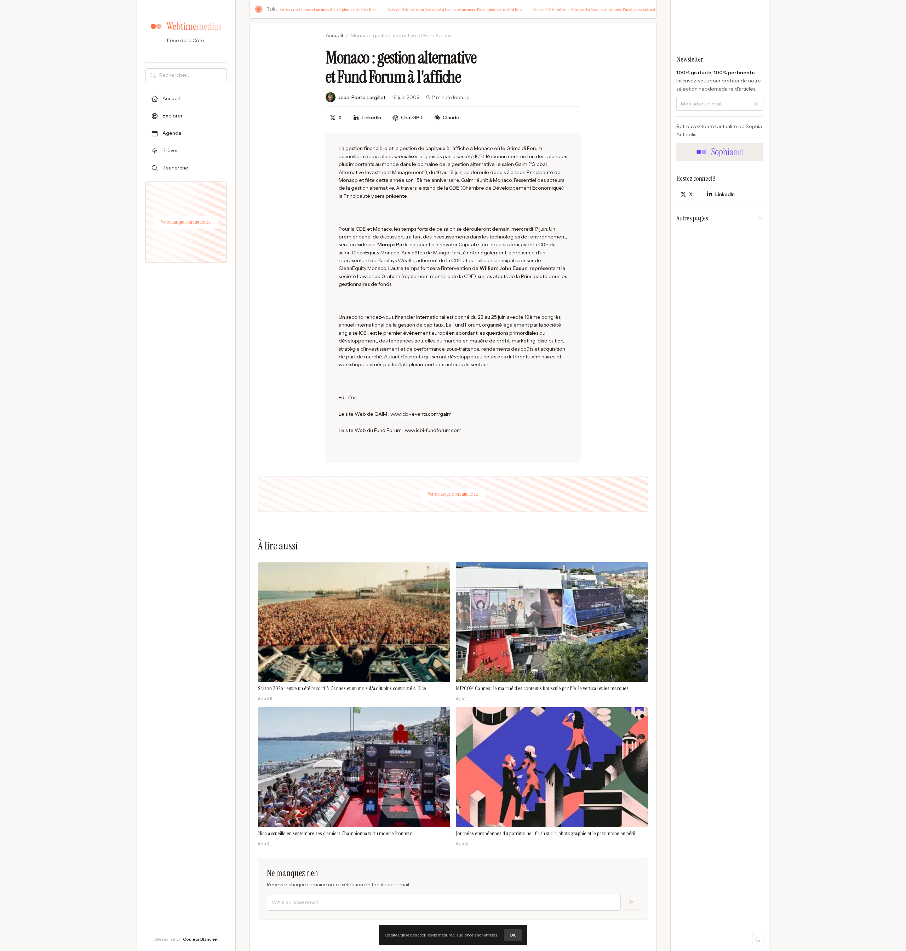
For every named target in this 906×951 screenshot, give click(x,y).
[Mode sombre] (757, 939)
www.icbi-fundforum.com (433, 430)
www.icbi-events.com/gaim (421, 414)
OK (513, 935)
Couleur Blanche (200, 939)
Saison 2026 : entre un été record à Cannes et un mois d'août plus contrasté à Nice (296, 9)
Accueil (334, 35)
